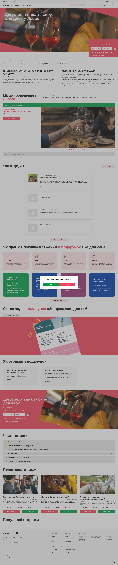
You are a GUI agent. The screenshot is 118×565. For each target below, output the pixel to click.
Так (51, 284)
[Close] (76, 277)
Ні (67, 284)
